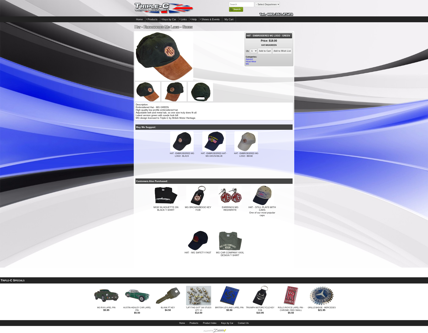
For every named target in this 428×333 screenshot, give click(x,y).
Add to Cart (265, 51)
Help (194, 19)
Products (152, 19)
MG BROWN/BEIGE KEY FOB (198, 208)
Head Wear (251, 61)
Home (139, 19)
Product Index (210, 323)
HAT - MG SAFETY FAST (198, 252)
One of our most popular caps (262, 214)
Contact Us (243, 323)
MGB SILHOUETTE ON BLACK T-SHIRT (165, 208)
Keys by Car (169, 19)
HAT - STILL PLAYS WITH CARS (262, 208)
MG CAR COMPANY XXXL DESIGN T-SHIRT (230, 254)
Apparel (249, 59)
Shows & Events (210, 19)
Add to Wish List (282, 51)
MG (247, 64)
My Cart (229, 19)
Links (184, 19)
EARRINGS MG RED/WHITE (230, 208)
